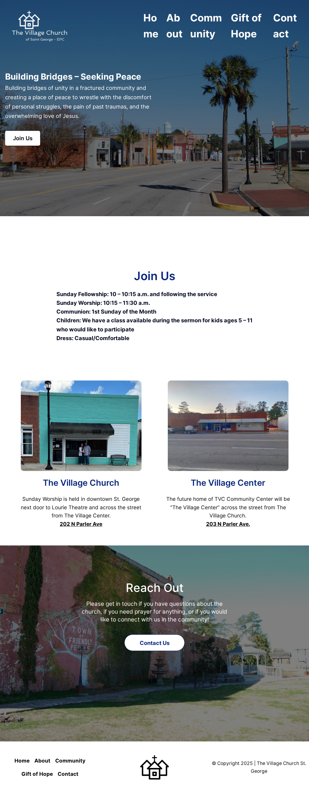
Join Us (23, 138)
